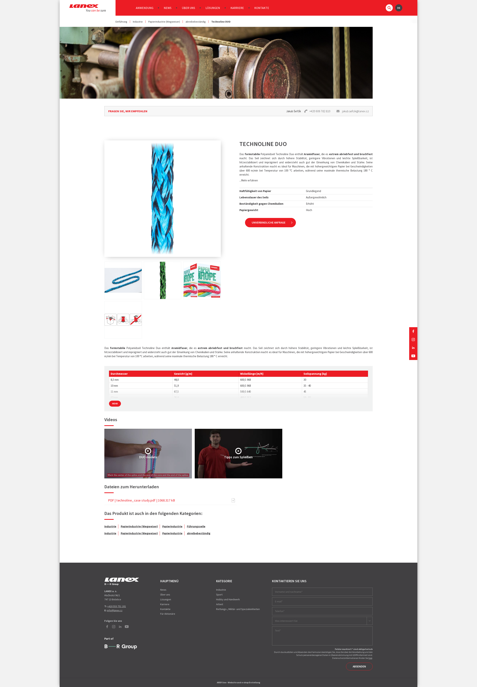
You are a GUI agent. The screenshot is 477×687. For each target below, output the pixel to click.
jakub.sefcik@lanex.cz (355, 111)
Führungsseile (196, 526)
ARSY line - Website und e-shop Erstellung (238, 682)
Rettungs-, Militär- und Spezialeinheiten (238, 609)
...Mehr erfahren (248, 180)
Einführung (121, 21)
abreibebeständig (196, 21)
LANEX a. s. (87, 8)
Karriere (237, 8)
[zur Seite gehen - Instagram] (413, 339)
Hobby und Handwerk (228, 599)
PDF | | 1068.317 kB (141, 500)
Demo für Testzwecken (121, 581)
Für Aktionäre (167, 613)
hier (370, 658)
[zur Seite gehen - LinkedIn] (413, 348)
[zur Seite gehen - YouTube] (413, 356)
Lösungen (213, 8)
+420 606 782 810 (319, 111)
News (167, 8)
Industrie (138, 21)
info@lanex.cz (114, 610)
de (398, 8)
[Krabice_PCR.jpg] (202, 280)
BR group (121, 646)
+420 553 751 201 (116, 606)
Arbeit (219, 604)
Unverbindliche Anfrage (268, 222)
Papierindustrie (172, 526)
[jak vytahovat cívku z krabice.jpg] (123, 320)
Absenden (359, 666)
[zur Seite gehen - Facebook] (413, 331)
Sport (219, 594)
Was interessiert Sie (286, 620)
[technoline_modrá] (123, 280)
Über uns (188, 8)
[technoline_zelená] (162, 280)
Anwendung (144, 8)
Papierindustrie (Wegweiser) (164, 21)
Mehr (115, 403)
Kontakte (261, 8)
